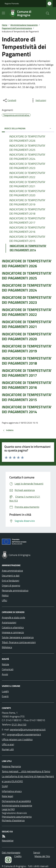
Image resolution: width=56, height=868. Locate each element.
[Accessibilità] (8, 859)
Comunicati (7, 669)
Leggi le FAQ (8, 809)
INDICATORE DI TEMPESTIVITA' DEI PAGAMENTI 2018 (27, 361)
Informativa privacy (12, 791)
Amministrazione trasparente (24, 25)
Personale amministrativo (15, 590)
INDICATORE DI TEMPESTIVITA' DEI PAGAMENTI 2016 (27, 385)
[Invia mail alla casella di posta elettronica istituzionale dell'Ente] (28, 729)
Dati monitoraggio (11, 852)
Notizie (5, 664)
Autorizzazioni (9, 622)
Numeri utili (8, 749)
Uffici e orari (8, 744)
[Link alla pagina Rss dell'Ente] (4, 836)
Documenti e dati (10, 575)
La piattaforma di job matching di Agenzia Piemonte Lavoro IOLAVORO (28, 778)
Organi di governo (11, 585)
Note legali (7, 796)
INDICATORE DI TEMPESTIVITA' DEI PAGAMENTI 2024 (27, 288)
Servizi (36, 852)
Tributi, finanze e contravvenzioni (19, 642)
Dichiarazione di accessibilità (16, 801)
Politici (5, 595)
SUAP (5, 786)
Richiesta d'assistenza (13, 820)
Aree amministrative (12, 570)
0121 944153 (19, 724)
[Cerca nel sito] (46, 13)
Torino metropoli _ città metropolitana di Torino (26, 771)
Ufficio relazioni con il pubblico (17, 739)
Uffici (4, 600)
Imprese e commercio (13, 632)
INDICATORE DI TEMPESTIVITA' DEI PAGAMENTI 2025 (27, 275)
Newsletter (8, 840)
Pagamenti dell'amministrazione (17, 28)
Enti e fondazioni (10, 580)
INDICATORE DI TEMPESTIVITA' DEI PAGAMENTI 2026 (27, 263)
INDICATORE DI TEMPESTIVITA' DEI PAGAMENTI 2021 (27, 324)
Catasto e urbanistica (13, 627)
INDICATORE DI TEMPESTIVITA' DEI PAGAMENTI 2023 (27, 300)
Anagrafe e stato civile (13, 617)
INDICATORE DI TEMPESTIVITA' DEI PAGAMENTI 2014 (27, 409)
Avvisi (5, 674)
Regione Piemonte (12, 3)
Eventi (5, 696)
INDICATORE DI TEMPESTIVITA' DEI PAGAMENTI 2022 (27, 312)
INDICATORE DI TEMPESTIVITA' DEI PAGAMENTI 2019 (27, 348)
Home (4, 25)
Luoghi (5, 691)
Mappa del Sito (42, 856)
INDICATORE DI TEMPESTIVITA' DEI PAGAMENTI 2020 (27, 336)
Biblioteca (7, 647)
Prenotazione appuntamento (17, 817)
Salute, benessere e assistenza (18, 637)
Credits (17, 856)
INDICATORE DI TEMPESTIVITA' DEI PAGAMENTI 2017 (27, 373)
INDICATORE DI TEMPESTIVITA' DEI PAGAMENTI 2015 (27, 397)
